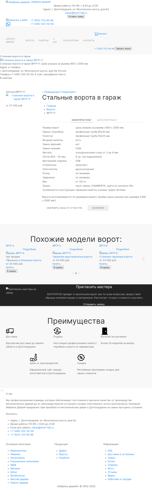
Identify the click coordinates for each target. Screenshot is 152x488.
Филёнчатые (17, 475)
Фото (111, 468)
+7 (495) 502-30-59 (42, 23)
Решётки (64, 457)
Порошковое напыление (24, 461)
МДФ (13, 464)
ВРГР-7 (57, 245)
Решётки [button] (44, 40)
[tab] (72, 273)
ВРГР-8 (103, 245)
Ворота (30, 40)
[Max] (16, 19)
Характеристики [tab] (81, 120)
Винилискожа (18, 450)
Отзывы (112, 471)
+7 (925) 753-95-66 (41, 20)
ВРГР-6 (10, 245)
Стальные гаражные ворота (22, 256)
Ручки (111, 461)
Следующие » (69, 91)
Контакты (88, 40)
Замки (111, 457)
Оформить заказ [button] (65, 208)
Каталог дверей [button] (10, 40)
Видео (111, 475)
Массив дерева (19, 479)
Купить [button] (10, 263)
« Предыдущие (51, 91)
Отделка (113, 464)
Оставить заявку (76, 16)
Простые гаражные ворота (115, 256)
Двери (62, 450)
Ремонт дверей (19, 482)
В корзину (98, 208)
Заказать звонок (123, 48)
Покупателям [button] (71, 40)
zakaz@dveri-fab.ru (76, 12)
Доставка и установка (121, 454)
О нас (55, 40)
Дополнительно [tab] (107, 120)
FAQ (110, 450)
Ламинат (15, 454)
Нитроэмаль (17, 457)
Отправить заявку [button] (94, 304)
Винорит (15, 468)
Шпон (13, 471)
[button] (22, 97)
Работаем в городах (120, 479)
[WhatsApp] (8, 23)
